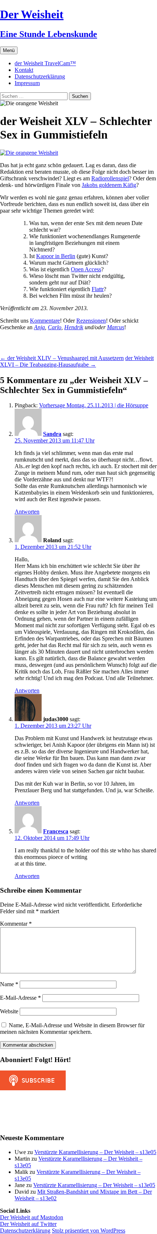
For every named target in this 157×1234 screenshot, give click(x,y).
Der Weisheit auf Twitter (28, 1224)
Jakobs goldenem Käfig (109, 185)
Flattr (98, 289)
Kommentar (16, 924)
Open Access (86, 269)
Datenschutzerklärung (40, 76)
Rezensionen (91, 320)
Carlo (54, 327)
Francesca (55, 831)
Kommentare (45, 320)
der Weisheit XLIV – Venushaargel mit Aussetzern (62, 358)
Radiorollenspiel (110, 178)
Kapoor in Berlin (55, 256)
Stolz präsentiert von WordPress (88, 1230)
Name (9, 984)
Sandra (52, 434)
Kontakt (24, 70)
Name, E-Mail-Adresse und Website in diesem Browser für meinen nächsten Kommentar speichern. (72, 1028)
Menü (9, 50)
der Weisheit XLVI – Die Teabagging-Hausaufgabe (77, 361)
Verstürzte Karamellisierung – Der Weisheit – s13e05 (95, 1152)
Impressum (27, 83)
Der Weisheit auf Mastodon (31, 1217)
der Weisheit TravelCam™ (45, 63)
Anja (39, 327)
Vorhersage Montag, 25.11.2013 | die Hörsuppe (93, 405)
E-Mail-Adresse (20, 998)
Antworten (27, 511)
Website (9, 1011)
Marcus (115, 327)
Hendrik (73, 327)
